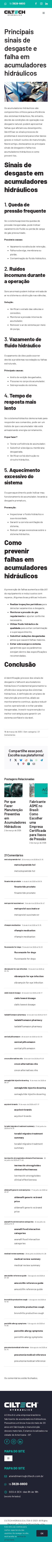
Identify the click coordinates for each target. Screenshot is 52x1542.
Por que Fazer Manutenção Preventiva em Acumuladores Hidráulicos (15, 814)
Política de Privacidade (28, 1524)
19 (16, 3)
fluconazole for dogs (12, 947)
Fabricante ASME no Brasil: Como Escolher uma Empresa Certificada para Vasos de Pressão (37, 820)
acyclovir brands (11, 1104)
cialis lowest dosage (12, 993)
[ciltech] (14, 11)
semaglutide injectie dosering (16, 1080)
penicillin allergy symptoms (15, 1323)
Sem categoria (30, 732)
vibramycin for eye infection (15, 969)
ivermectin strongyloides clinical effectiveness (23, 1158)
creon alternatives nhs (13, 1058)
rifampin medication (12, 925)
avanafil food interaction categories (19, 1222)
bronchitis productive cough (15, 1300)
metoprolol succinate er (14, 903)
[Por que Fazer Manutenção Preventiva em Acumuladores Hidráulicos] (13, 784)
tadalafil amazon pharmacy (15, 1015)
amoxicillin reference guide (15, 1276)
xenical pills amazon (12, 1037)
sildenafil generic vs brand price (17, 1190)
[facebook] (36, 3)
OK (42, 1533)
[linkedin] (46, 3)
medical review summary (14, 1254)
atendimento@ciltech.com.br (25, 1476)
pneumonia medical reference (16, 1347)
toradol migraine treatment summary (19, 1126)
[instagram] (41, 3)
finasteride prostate (12, 881)
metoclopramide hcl (12, 859)
